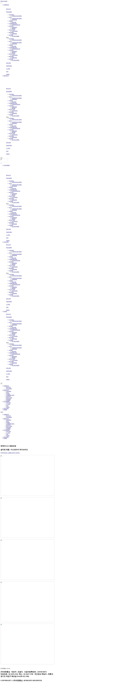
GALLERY (6, 242)
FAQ (7, 405)
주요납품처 (9, 388)
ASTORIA (11, 14)
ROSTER (14, 22)
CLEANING (15, 31)
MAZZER (11, 32)
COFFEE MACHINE (17, 16)
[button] (8, 9)
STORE (5, 311)
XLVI (10, 17)
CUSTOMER (6, 165)
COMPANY (6, 4)
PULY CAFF (12, 30)
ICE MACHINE (15, 36)
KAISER (11, 35)
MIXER (13, 28)
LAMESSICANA (13, 23)
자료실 (8, 407)
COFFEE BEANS (16, 24)
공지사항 (8, 402)
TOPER (11, 21)
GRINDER (14, 19)
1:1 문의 (8, 404)
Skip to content (4, 1)
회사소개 (8, 387)
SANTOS (11, 26)
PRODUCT (6, 75)
